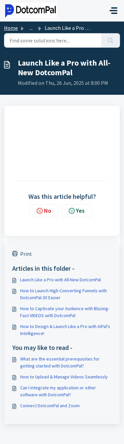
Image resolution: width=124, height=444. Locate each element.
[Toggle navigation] (113, 11)
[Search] (110, 40)
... (31, 28)
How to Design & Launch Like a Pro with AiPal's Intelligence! (65, 329)
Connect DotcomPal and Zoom (50, 406)
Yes (80, 210)
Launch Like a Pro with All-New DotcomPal (60, 280)
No (47, 210)
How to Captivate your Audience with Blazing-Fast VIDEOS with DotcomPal (64, 311)
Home (11, 28)
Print (26, 253)
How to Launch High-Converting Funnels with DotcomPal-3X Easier (63, 294)
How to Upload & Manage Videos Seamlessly (64, 377)
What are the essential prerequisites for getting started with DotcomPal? (60, 362)
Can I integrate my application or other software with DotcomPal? (58, 391)
